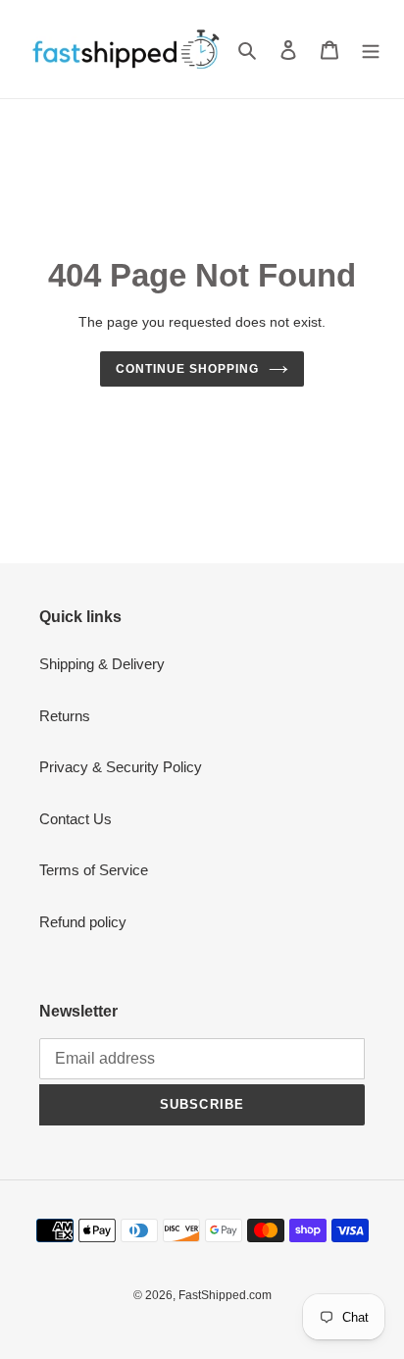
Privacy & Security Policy (120, 766)
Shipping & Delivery (102, 663)
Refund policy (82, 922)
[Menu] (370, 49)
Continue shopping (187, 369)
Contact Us (75, 818)
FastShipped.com (225, 1295)
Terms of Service (93, 870)
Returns (64, 715)
